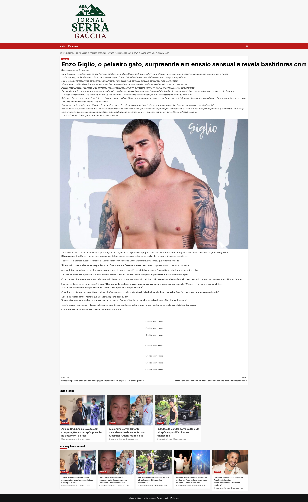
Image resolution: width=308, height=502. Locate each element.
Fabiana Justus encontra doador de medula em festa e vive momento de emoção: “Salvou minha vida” (191, 480)
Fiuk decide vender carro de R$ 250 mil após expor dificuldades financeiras (178, 432)
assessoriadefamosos (70, 70)
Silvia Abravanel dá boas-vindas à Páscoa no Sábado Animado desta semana (211, 379)
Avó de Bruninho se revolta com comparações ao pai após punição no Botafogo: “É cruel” (81, 432)
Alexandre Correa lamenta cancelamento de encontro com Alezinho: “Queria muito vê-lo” (127, 432)
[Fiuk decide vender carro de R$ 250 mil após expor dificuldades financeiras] (178, 410)
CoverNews (162, 498)
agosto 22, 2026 (85, 439)
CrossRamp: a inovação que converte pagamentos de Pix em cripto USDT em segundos (102, 379)
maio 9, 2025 (85, 70)
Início (62, 46)
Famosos (73, 46)
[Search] (246, 46)
